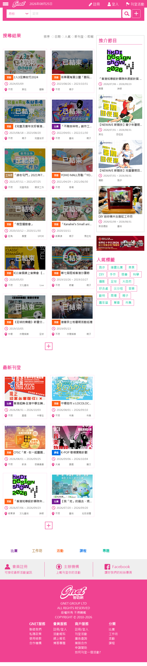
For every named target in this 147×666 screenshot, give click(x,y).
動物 (102, 296)
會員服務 (60, 624)
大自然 (126, 281)
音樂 (131, 288)
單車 (117, 303)
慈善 (124, 274)
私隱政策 (35, 634)
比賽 (14, 551)
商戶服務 (82, 624)
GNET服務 (37, 624)
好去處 (103, 288)
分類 (112, 624)
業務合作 (81, 643)
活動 (60, 551)
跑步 (102, 267)
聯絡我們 (35, 629)
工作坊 (37, 551)
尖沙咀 (118, 288)
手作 (113, 274)
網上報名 (59, 638)
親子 (125, 296)
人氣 (68, 37)
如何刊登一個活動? (88, 652)
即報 (90, 37)
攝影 (102, 281)
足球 (114, 281)
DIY (101, 274)
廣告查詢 (81, 638)
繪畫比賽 (117, 267)
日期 (58, 37)
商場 (114, 296)
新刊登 (79, 37)
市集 (128, 303)
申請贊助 (81, 648)
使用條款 (35, 638)
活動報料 (59, 634)
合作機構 (35, 643)
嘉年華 (103, 303)
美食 (131, 267)
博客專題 (59, 643)
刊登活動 (81, 634)
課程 (83, 551)
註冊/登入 (60, 629)
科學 (136, 274)
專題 (106, 551)
